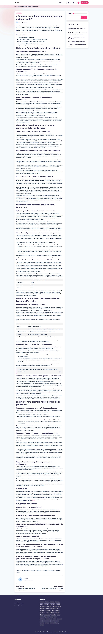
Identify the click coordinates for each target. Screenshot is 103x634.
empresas (47, 608)
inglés (47, 612)
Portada (15, 6)
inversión (57, 612)
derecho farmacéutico (25, 570)
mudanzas (42, 616)
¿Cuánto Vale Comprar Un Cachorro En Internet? (77, 45)
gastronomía (48, 610)
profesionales (51, 570)
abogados (42, 602)
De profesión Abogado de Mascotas (76, 41)
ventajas (41, 625)
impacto (57, 610)
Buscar (70, 13)
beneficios (52, 602)
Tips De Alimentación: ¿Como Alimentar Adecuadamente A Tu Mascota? (77, 33)
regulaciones (58, 570)
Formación (19, 13)
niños (51, 616)
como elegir (52, 604)
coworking (49, 606)
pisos (55, 616)
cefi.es (33, 500)
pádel (54, 618)
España (57, 608)
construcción (42, 606)
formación (33, 570)
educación (42, 608)
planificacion (42, 618)
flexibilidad (42, 610)
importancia (39, 570)
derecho (18, 570)
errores (52, 608)
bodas (41, 604)
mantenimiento (47, 614)
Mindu (17, 3)
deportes (54, 606)
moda (58, 614)
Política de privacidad (19, 604)
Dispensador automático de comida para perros (76, 38)
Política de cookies (18, 605)
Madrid (41, 614)
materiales (53, 614)
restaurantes (59, 618)
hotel (53, 610)
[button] (85, 2)
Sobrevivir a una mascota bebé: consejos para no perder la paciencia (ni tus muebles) (77, 28)
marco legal (45, 570)
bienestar (57, 602)
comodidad (46, 604)
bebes (47, 602)
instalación (52, 612)
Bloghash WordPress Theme (61, 631)
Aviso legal (16, 602)
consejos (58, 604)
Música (47, 616)
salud (18, 572)
